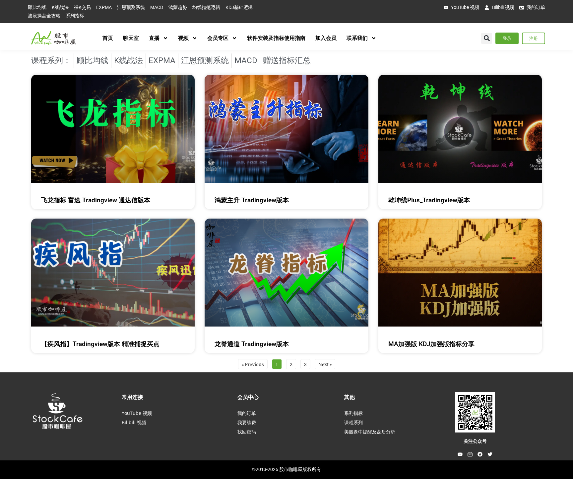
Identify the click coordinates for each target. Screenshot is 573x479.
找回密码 (246, 432)
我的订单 (246, 413)
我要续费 (246, 422)
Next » (325, 364)
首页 (107, 38)
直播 (154, 38)
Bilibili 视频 (134, 422)
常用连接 (132, 397)
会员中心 (248, 397)
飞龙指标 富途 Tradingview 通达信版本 (95, 200)
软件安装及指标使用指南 (276, 38)
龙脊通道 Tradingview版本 (252, 344)
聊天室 (131, 38)
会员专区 (217, 38)
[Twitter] (490, 454)
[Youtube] (460, 454)
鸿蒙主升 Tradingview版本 (252, 200)
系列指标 (353, 413)
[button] (486, 38)
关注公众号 (475, 441)
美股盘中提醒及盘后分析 (369, 432)
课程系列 (353, 422)
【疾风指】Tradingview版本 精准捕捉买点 (100, 344)
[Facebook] (480, 454)
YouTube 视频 (137, 413)
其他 (349, 397)
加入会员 (326, 38)
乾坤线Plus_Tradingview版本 (429, 200)
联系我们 (357, 38)
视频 (183, 38)
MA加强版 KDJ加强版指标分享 (431, 344)
